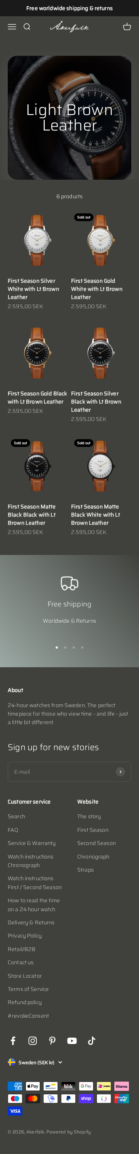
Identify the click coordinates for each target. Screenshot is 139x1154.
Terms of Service (28, 989)
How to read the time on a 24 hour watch (34, 904)
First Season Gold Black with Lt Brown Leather (37, 397)
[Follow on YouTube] (72, 1041)
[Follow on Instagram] (32, 1041)
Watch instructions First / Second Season (35, 882)
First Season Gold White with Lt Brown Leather (96, 288)
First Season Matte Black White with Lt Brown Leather (95, 514)
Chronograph (93, 856)
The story (89, 816)
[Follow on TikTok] (91, 1041)
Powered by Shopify (68, 1131)
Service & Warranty (32, 843)
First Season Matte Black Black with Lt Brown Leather (32, 514)
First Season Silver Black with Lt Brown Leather (96, 401)
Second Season (96, 843)
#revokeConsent (28, 1015)
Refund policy (25, 1002)
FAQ (13, 830)
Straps (85, 869)
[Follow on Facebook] (13, 1041)
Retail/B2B (22, 949)
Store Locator (25, 976)
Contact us (21, 962)
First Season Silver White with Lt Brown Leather (33, 288)
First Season (92, 830)
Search (16, 816)
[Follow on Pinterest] (52, 1041)
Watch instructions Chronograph (31, 860)
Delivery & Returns (31, 922)
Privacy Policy (25, 935)
